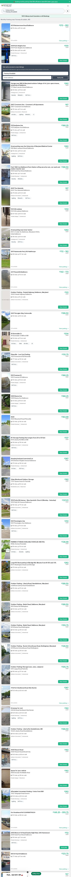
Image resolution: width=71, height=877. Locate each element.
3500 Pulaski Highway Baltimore (21, 294)
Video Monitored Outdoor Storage (22, 479)
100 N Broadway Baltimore (19, 211)
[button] (15, 875)
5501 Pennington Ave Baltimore (21, 523)
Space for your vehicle (18, 770)
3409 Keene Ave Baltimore (19, 398)
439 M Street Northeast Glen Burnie (22, 710)
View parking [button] (63, 40)
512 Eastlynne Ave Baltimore (20, 127)
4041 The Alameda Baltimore (20, 190)
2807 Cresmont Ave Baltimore (20, 106)
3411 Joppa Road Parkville (19, 669)
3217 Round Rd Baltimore (19, 272)
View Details (63, 60)
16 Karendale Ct (16, 333)
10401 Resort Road (17, 750)
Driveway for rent (17, 708)
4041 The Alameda (17, 188)
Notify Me (60, 77)
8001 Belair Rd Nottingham (19, 606)
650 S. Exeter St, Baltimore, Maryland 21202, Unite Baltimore (25, 233)
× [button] (69, 1)
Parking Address (10, 10)
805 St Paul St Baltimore (19, 854)
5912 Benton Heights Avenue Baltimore (23, 460)
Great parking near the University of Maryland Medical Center (31, 146)
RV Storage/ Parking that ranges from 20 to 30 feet (28, 438)
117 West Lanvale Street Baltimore (22, 87)
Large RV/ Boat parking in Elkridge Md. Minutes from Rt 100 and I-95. (33, 563)
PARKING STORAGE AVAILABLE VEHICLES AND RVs (28, 542)
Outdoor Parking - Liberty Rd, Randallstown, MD (27, 729)
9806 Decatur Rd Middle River (20, 772)
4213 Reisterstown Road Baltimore (22, 25)
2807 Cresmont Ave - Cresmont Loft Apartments (27, 104)
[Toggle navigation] (68, 6)
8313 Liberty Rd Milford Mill (19, 440)
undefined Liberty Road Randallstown (23, 585)
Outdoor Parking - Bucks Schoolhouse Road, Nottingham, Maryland (33, 646)
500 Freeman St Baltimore (19, 377)
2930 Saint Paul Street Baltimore (21, 835)
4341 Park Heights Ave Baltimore (21, 48)
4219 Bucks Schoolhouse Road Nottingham (24, 648)
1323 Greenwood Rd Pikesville (20, 356)
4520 (12, 417)
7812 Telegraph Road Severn (20, 793)
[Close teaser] (27, 872)
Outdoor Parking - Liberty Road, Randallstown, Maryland (29, 583)
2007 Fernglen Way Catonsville (21, 313)
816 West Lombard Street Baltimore (22, 148)
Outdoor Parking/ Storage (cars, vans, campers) (27, 667)
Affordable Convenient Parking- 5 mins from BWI (27, 791)
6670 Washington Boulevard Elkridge (23, 565)
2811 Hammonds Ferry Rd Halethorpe (23, 251)
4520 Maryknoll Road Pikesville (21, 419)
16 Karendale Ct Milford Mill (19, 335)
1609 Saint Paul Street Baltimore (21, 171)
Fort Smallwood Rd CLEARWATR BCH (23, 812)
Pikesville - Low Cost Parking (20, 354)
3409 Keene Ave (16, 396)
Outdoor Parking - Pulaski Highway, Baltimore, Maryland (29, 292)
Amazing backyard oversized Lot (22, 458)
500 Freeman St (16, 375)
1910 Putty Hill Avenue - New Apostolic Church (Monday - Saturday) (33, 500)
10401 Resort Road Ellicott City (20, 752)
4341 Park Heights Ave (18, 46)
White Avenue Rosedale (18, 544)
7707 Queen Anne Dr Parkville (20, 481)
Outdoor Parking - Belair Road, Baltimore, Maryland (28, 604)
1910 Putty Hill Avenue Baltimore (21, 502)
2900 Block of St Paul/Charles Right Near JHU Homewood (30, 833)
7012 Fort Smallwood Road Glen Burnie (24, 688)
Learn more (54, 1)
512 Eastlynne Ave (17, 125)
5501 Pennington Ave (18, 521)
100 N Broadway (16, 209)
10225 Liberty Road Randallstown (21, 731)
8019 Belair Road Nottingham (20, 627)
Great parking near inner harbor (21, 230)
